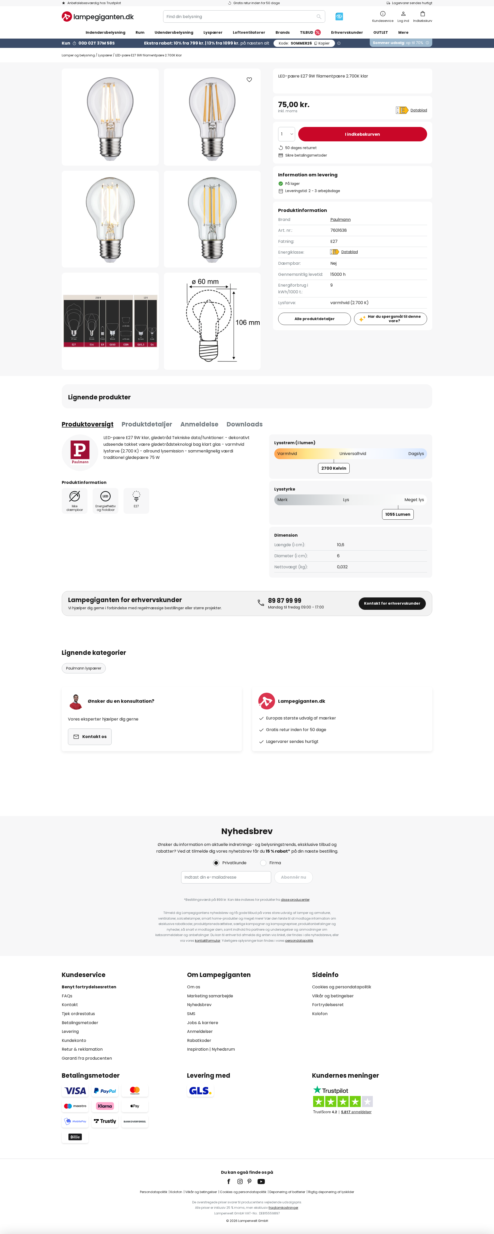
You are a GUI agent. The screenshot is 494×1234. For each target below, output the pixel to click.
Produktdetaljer (147, 424)
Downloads (245, 424)
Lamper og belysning (78, 55)
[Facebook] (232, 1181)
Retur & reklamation (82, 1049)
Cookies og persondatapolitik (341, 987)
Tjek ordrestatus (78, 1014)
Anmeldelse (199, 424)
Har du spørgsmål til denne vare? (394, 318)
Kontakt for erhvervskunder (392, 603)
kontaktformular (207, 940)
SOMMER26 (304, 43)
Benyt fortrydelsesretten (89, 987)
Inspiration (197, 1049)
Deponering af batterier (287, 1192)
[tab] (87, 424)
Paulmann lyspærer (83, 668)
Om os (193, 987)
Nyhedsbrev (199, 1005)
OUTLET (380, 32)
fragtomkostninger (283, 1207)
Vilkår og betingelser (333, 996)
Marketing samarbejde (210, 996)
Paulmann (340, 219)
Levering (70, 1031)
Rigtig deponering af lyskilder (331, 1192)
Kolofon (320, 1014)
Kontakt (70, 1005)
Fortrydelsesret (328, 1005)
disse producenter (295, 899)
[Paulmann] (80, 452)
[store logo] (98, 16)
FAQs (67, 996)
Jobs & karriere (202, 1023)
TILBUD (306, 32)
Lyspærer (105, 55)
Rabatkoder (199, 1040)
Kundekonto (74, 1040)
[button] (110, 219)
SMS (191, 1014)
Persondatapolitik (153, 1192)
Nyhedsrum (223, 1049)
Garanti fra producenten (87, 1058)
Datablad (419, 110)
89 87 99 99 (284, 600)
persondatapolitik (299, 940)
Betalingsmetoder (80, 1023)
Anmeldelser (200, 1031)
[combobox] (244, 16)
